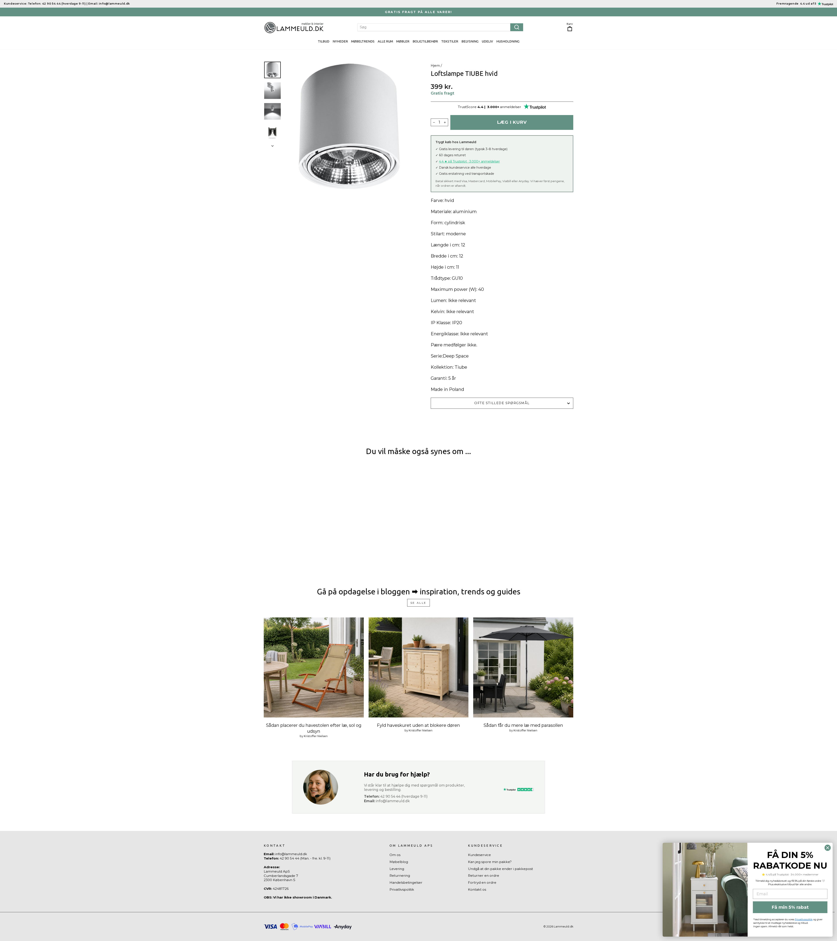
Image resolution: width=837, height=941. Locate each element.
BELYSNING (469, 41)
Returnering (400, 875)
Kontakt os (477, 889)
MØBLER (402, 41)
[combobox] (440, 27)
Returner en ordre (483, 875)
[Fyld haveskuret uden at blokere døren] (419, 667)
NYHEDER (340, 41)
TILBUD (323, 41)
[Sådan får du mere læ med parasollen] (523, 667)
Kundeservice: (15, 3)
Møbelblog (399, 862)
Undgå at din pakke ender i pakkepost (500, 869)
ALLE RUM (385, 41)
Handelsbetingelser (406, 882)
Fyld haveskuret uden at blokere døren (418, 725)
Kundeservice (479, 855)
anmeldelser (510, 107)
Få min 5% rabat (790, 907)
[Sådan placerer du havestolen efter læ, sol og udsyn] (314, 667)
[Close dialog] (827, 847)
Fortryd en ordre (482, 882)
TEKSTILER (449, 41)
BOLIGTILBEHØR (425, 41)
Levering (397, 869)
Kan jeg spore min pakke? (490, 862)
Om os (395, 855)
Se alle (418, 602)
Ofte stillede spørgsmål (501, 403)
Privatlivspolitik (402, 889)
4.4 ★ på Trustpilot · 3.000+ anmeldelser (469, 161)
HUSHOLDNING (507, 41)
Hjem (435, 65)
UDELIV (487, 41)
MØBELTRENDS (362, 41)
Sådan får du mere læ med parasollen (523, 725)
